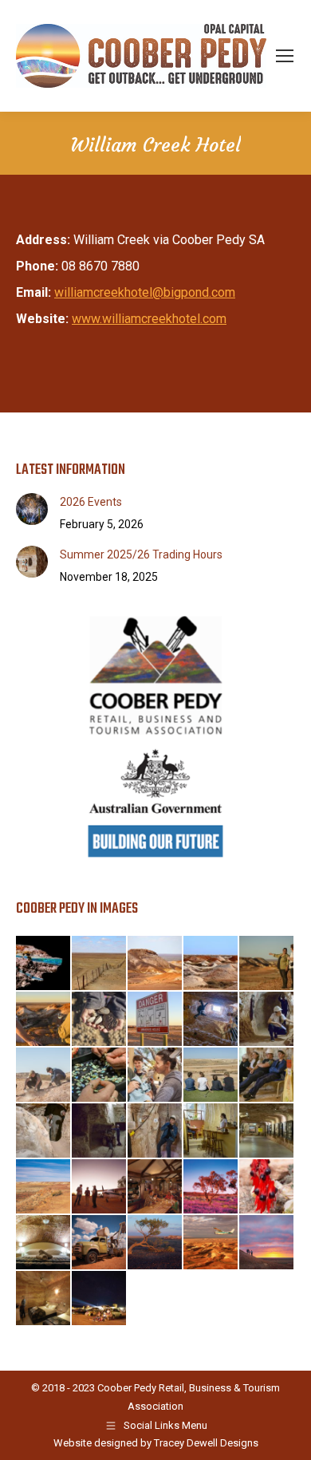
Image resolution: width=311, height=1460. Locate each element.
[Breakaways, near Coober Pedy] (44, 1187)
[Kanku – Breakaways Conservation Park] (155, 1243)
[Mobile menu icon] (284, 55)
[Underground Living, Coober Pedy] (44, 1243)
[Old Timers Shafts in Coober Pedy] (211, 1020)
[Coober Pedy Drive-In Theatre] (100, 1299)
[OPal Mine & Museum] (267, 1131)
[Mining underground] (100, 1131)
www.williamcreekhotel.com (149, 318)
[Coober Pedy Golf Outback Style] (211, 1075)
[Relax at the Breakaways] (44, 1020)
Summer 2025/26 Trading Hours (141, 554)
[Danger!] (155, 1020)
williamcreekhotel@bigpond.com (144, 292)
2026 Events (91, 501)
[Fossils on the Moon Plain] (100, 1020)
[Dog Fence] (100, 964)
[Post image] (32, 509)
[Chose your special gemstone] (100, 1075)
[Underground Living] (211, 1131)
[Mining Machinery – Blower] (100, 1243)
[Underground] (267, 1020)
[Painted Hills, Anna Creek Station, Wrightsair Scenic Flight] (211, 1243)
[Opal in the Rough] (44, 964)
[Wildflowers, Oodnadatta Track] (211, 1187)
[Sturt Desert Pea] (267, 1187)
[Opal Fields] (211, 964)
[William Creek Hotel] (100, 1187)
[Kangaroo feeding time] (155, 1075)
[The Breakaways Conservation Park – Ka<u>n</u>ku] (267, 1243)
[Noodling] (44, 1075)
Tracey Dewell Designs (206, 1443)
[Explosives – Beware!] (267, 1075)
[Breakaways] (155, 964)
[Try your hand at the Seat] (155, 1131)
